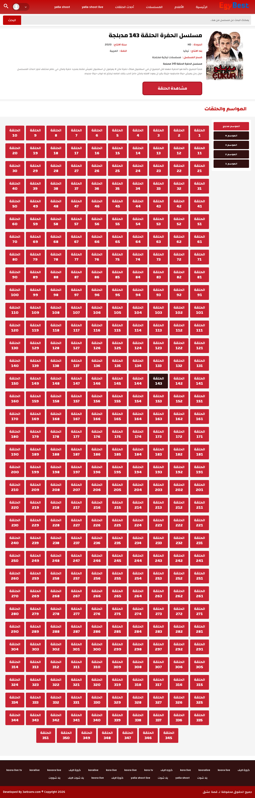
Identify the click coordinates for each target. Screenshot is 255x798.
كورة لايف (244, 770)
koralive (93, 770)
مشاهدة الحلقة (172, 88)
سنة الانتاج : (120, 44)
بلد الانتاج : (196, 51)
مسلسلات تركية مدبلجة (166, 57)
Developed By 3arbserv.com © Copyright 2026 (34, 792)
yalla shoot (62, 7)
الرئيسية (201, 7)
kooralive (204, 770)
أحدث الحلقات (124, 7)
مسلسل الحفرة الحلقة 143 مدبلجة (155, 35)
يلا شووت (54, 777)
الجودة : (197, 44)
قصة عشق (210, 792)
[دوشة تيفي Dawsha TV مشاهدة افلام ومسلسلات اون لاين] (234, 5)
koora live (224, 770)
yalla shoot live (92, 7)
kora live (185, 770)
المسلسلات (154, 7)
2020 (108, 44)
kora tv (148, 770)
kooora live (54, 770)
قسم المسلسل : (192, 57)
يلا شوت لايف (76, 777)
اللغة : (123, 51)
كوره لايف (167, 770)
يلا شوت (202, 777)
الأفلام (179, 7)
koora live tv (14, 770)
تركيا (186, 51)
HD (189, 44)
